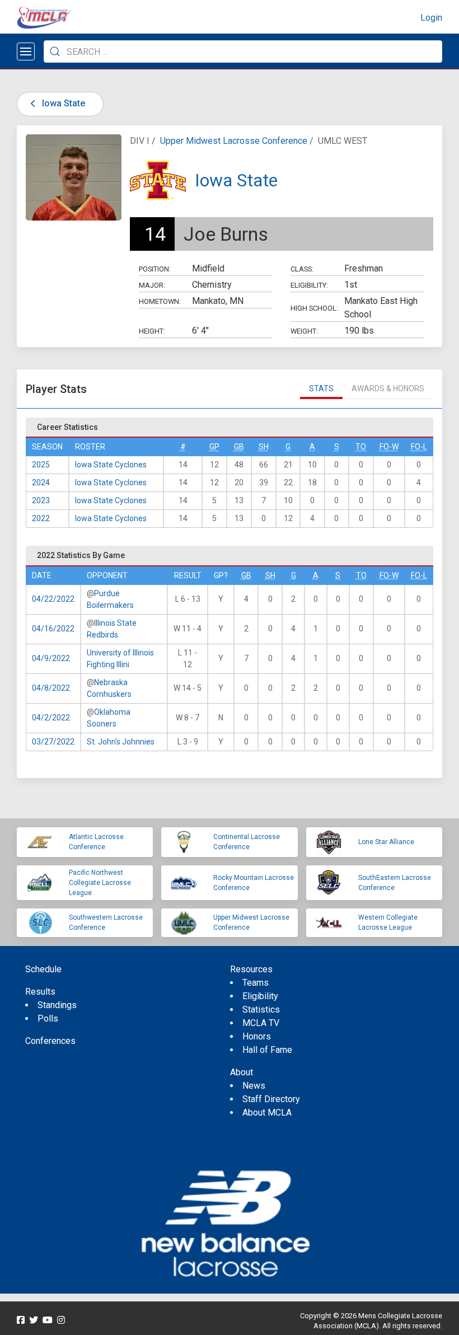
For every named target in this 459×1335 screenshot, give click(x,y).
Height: (152, 331)
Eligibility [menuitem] (260, 996)
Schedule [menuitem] (43, 969)
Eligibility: (309, 285)
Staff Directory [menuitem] (271, 1099)
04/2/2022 (51, 717)
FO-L (419, 446)
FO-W (389, 446)
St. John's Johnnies (120, 741)
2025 (41, 464)
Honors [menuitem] (256, 1036)
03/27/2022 (53, 741)
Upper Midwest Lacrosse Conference (233, 140)
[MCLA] (45, 18)
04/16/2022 (53, 628)
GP (214, 446)
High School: (314, 308)
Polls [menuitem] (48, 1018)
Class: (302, 269)
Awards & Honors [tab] (388, 388)
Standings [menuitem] (57, 1005)
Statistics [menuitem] (261, 1009)
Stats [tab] (321, 388)
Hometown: (160, 301)
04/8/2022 (51, 687)
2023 (41, 500)
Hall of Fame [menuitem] (267, 1049)
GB (239, 446)
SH (264, 446)
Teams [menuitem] (255, 982)
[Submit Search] (55, 51)
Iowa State (62, 103)
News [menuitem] (253, 1085)
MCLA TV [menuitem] (260, 1023)
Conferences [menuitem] (50, 1041)
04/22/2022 (53, 598)
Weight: (304, 331)
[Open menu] (26, 51)
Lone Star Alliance (386, 842)
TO (360, 446)
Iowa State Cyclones (111, 464)
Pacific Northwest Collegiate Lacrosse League (100, 883)
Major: (152, 285)
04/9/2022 (51, 658)
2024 (41, 482)
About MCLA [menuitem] (267, 1112)
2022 (41, 518)
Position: (155, 269)
